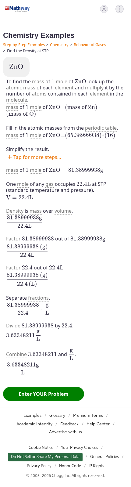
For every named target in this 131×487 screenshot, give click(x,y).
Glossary (57, 415)
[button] (104, 9)
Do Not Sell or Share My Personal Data (45, 457)
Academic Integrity (34, 424)
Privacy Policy (39, 466)
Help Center (98, 424)
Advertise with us (65, 432)
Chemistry (59, 44)
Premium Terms (88, 415)
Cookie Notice (41, 448)
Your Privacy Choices (79, 448)
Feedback (69, 424)
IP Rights (96, 466)
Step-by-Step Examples (24, 44)
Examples (32, 415)
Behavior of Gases (90, 44)
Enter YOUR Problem (44, 394)
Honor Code (70, 466)
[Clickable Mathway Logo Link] (17, 9)
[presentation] (16, 66)
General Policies (104, 457)
